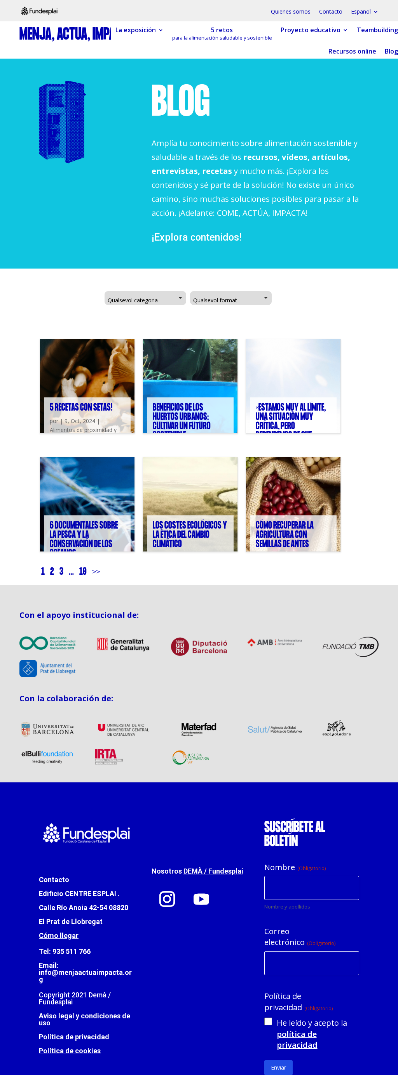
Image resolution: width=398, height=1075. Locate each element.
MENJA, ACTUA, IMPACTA (76, 35)
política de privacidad (297, 1040)
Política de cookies (70, 1051)
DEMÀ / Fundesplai (213, 871)
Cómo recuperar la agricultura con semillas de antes (285, 535)
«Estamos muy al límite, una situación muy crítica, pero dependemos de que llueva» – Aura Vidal (291, 426)
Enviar (278, 1067)
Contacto (330, 12)
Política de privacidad (74, 1037)
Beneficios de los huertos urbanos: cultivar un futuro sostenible (182, 421)
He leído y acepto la (312, 1034)
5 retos (222, 33)
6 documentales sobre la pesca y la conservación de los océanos (84, 539)
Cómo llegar (59, 935)
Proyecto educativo (310, 30)
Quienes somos (291, 12)
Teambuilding (377, 30)
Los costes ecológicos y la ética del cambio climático (190, 535)
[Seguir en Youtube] (201, 899)
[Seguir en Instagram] (167, 899)
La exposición (135, 30)
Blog (391, 51)
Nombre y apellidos (287, 906)
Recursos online (352, 51)
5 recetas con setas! (81, 407)
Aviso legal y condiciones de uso (84, 1019)
